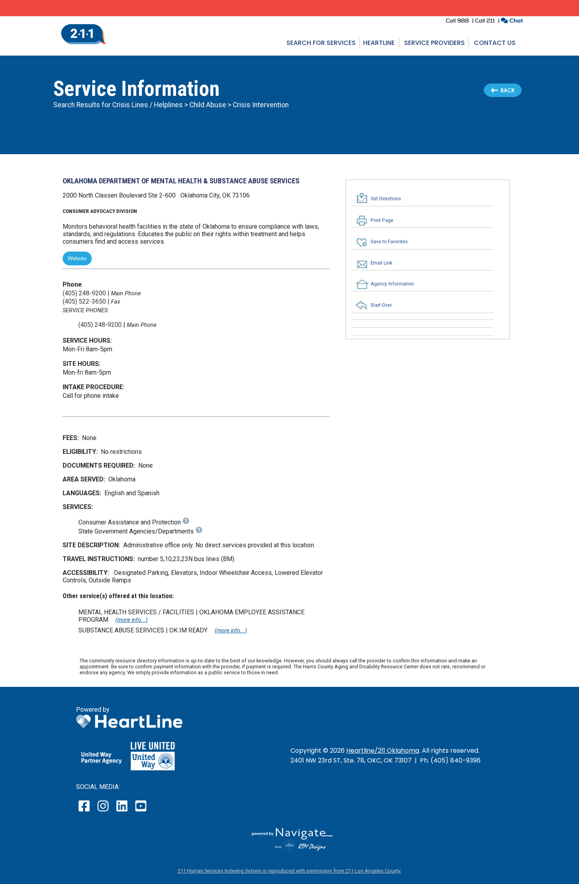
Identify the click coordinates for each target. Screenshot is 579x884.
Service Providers (434, 42)
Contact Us (495, 42)
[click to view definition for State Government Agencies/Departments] (199, 531)
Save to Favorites (389, 242)
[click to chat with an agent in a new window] (512, 21)
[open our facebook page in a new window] (85, 811)
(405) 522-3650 (84, 301)
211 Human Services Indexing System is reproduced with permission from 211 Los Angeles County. (289, 871)
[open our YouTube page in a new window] (140, 811)
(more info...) (131, 620)
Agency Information (392, 283)
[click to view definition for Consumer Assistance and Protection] (186, 522)
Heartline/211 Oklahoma (382, 750)
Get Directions (386, 198)
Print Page (382, 220)
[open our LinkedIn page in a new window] (122, 811)
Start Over (381, 305)
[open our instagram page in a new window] (103, 811)
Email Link (381, 262)
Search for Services (321, 42)
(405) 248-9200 (84, 293)
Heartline (379, 42)
